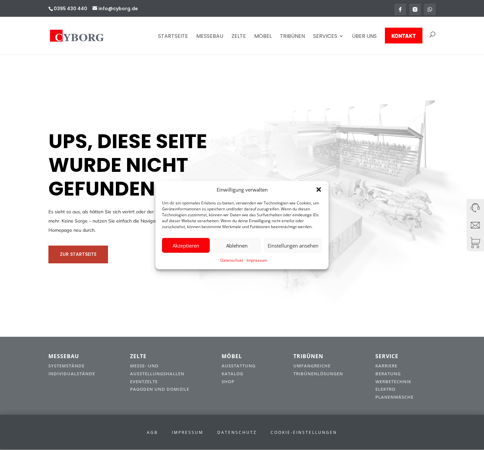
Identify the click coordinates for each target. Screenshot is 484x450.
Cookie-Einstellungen (304, 432)
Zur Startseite (78, 254)
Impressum (257, 260)
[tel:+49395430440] (475, 207)
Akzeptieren (186, 245)
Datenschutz (231, 260)
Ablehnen (237, 245)
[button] (318, 189)
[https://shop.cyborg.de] (475, 242)
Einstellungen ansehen (293, 245)
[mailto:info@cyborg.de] (475, 225)
